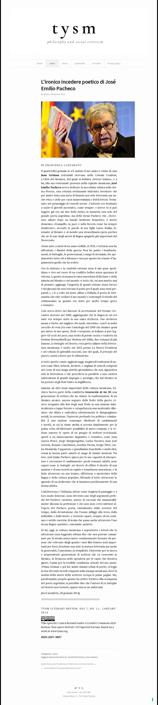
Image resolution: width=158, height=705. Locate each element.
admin (46, 94)
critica (52, 63)
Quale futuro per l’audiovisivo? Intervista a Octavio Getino (67, 663)
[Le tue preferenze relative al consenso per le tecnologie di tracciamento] (153, 700)
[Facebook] (79, 688)
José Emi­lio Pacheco (76, 657)
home (39, 63)
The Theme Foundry (87, 696)
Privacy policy (114, 63)
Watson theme (69, 696)
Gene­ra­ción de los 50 (58, 657)
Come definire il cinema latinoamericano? (62, 668)
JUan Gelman (92, 657)
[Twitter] (76, 688)
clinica (65, 63)
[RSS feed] (82, 688)
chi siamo (96, 63)
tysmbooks (80, 63)
